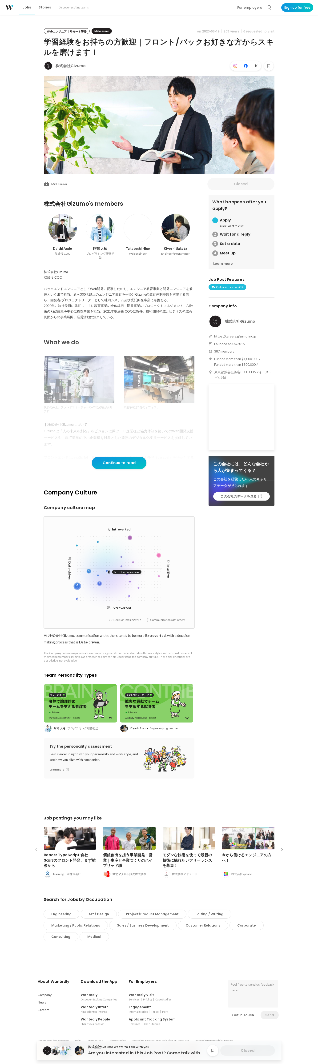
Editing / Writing (209, 914)
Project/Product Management (152, 914)
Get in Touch (243, 1015)
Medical (94, 936)
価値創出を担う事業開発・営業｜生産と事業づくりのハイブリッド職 (128, 860)
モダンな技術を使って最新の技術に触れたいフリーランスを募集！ (187, 860)
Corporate (246, 925)
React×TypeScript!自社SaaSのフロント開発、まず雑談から (70, 860)
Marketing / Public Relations (75, 925)
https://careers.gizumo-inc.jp (235, 336)
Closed (241, 184)
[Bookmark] (269, 66)
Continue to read (119, 463)
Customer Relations (203, 925)
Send (269, 1015)
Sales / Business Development (143, 925)
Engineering (61, 914)
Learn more (223, 263)
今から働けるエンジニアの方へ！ (247, 857)
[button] (54, 981)
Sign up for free (297, 7)
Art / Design (99, 914)
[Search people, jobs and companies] (269, 7)
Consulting (60, 936)
